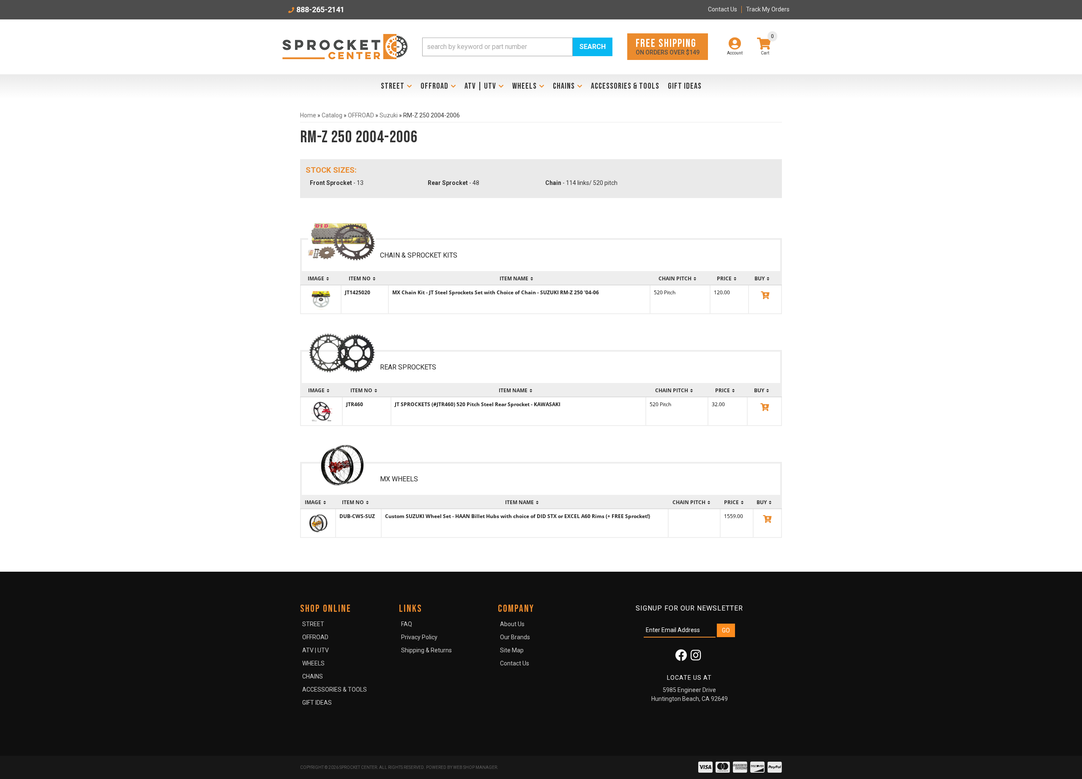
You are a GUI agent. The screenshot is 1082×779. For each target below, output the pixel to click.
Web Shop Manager (475, 767)
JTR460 (354, 404)
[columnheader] (321, 278)
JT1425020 (357, 292)
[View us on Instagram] (696, 657)
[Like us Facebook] (681, 657)
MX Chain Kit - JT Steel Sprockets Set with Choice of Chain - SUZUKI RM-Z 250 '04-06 (495, 292)
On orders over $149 (667, 46)
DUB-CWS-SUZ (357, 516)
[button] (517, 47)
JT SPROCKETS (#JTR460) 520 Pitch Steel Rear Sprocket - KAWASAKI (477, 404)
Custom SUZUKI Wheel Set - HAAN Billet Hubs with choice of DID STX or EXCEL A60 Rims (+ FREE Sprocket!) (517, 516)
